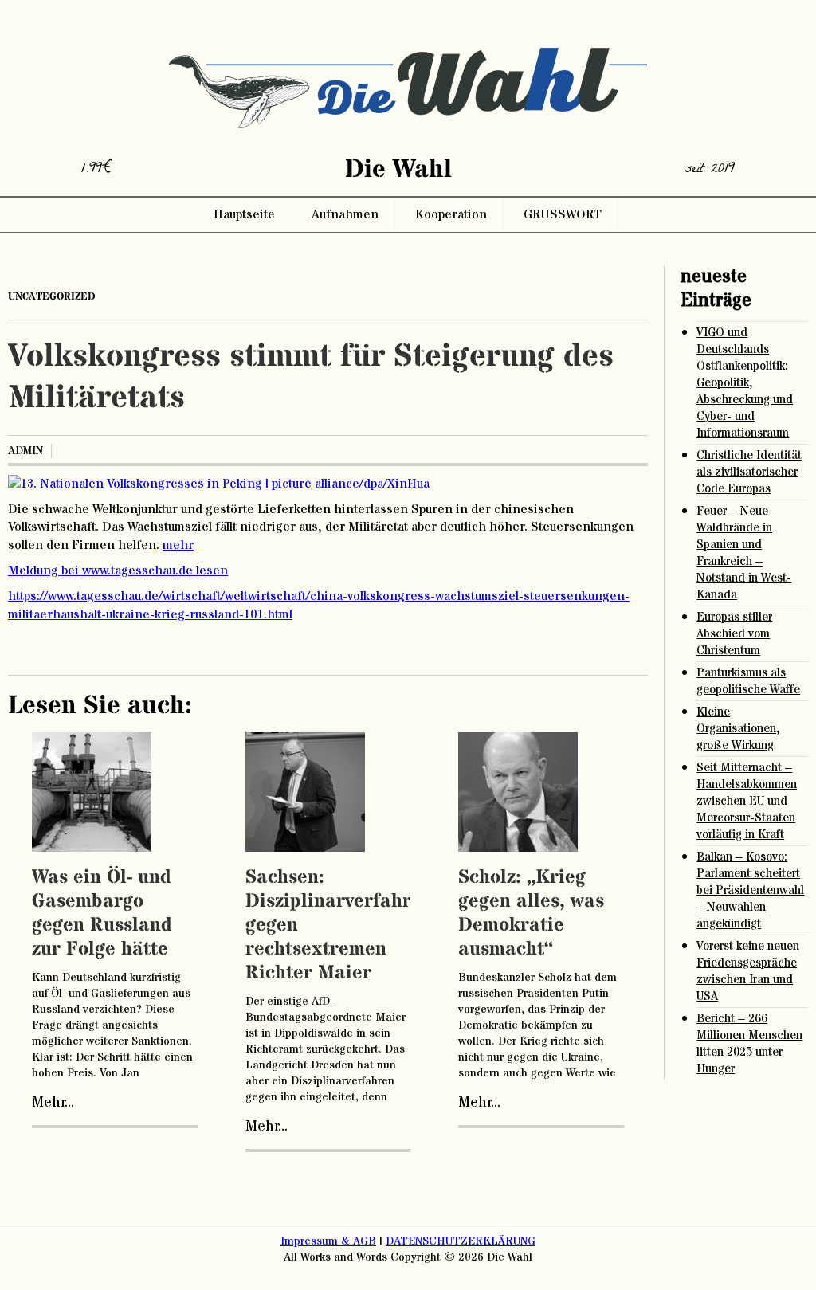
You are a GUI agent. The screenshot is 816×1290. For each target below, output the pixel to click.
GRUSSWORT (563, 214)
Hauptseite (244, 214)
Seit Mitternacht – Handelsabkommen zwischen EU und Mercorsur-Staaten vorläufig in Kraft (746, 801)
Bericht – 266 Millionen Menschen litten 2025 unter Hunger (749, 1043)
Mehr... (53, 1102)
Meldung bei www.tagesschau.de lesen (118, 570)
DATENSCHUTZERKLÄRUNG (461, 1241)
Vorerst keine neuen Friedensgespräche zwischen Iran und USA (747, 971)
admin (25, 451)
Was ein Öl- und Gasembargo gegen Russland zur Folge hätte (102, 914)
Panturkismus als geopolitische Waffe (748, 681)
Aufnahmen (345, 214)
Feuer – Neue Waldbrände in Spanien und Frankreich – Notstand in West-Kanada (743, 553)
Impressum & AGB (328, 1241)
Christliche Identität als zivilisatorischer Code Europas (749, 472)
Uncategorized (52, 296)
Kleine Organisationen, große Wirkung (738, 729)
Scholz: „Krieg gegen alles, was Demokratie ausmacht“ (531, 914)
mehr (178, 545)
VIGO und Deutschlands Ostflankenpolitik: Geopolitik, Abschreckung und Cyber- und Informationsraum (744, 382)
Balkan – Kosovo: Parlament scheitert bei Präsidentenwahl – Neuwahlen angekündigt (750, 890)
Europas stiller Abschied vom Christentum (734, 634)
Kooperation (451, 214)
